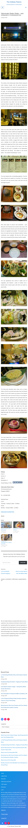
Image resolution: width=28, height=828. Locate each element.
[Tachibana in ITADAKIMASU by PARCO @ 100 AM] (6, 537)
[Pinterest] (8, 719)
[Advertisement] (14, 653)
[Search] (25, 7)
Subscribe (22, 562)
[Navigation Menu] (2, 7)
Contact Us (3, 818)
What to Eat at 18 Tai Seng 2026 (8, 760)
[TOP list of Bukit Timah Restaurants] (6, 524)
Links (2, 789)
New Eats (3, 778)
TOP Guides (4, 784)
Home (2, 773)
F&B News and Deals (6, 781)
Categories (3, 724)
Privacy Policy (4, 814)
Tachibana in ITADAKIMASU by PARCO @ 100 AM (6, 542)
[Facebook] (2, 719)
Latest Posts (4, 776)
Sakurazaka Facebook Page (7, 511)
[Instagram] (5, 719)
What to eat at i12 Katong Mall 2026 (9, 752)
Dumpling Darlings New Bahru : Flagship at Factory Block (14, 681)
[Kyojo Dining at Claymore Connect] (18, 524)
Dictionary (3, 787)
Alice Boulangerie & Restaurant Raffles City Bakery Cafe (14, 693)
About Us (3, 810)
